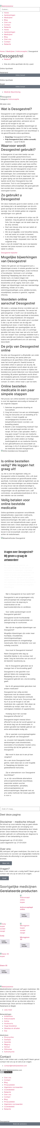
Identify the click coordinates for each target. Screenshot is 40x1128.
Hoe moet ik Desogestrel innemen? (19, 650)
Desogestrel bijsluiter (9, 253)
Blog (6, 20)
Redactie (7, 27)
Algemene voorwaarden (13, 1087)
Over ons (7, 22)
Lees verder (24, 915)
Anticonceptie (21, 51)
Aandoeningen (9, 15)
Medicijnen (8, 18)
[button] (20, 594)
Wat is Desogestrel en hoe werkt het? (20, 594)
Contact (7, 25)
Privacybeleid (9, 1085)
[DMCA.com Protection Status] (6, 1073)
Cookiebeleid (9, 1090)
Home (6, 13)
